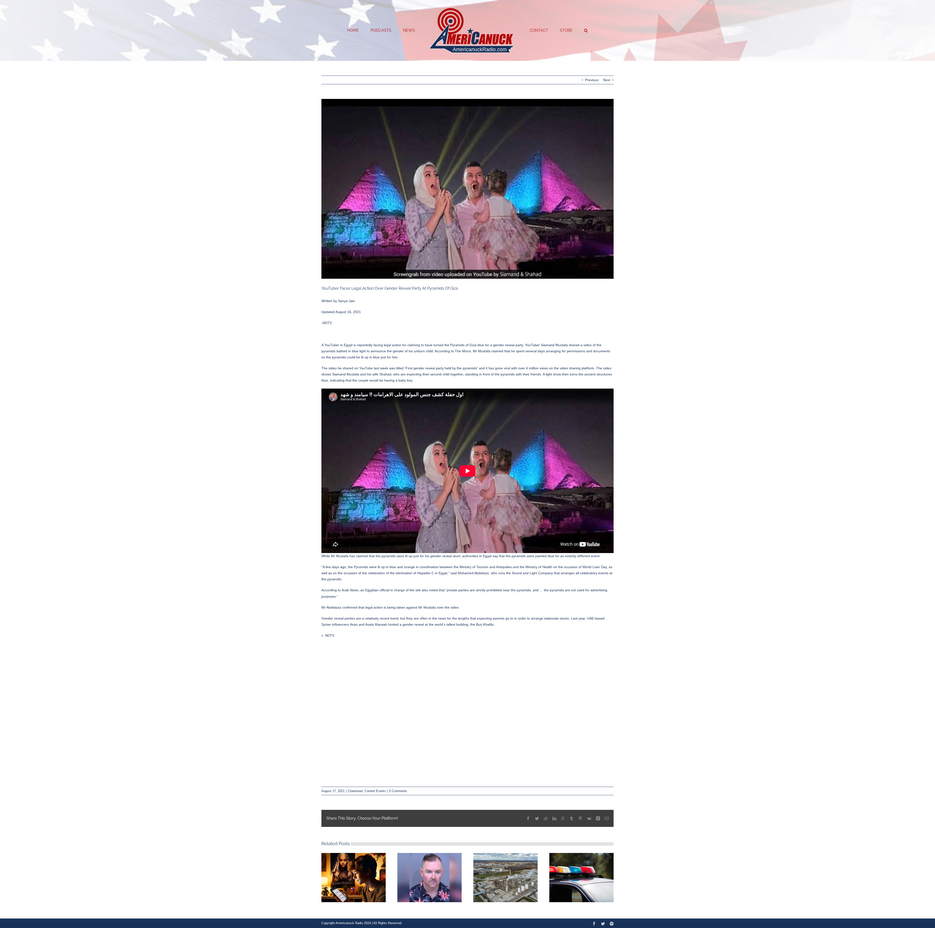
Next (606, 80)
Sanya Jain (346, 301)
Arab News (350, 590)
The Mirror (463, 351)
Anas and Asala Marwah (368, 624)
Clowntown (355, 791)
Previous (591, 80)
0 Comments (398, 791)
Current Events (375, 791)
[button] (566, 30)
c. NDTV (327, 635)
